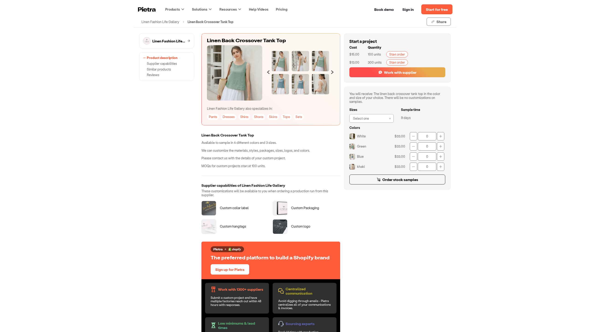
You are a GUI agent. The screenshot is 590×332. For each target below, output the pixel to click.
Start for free (437, 9)
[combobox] (370, 117)
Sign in (408, 9)
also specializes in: (239, 108)
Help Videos (258, 9)
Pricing (281, 9)
